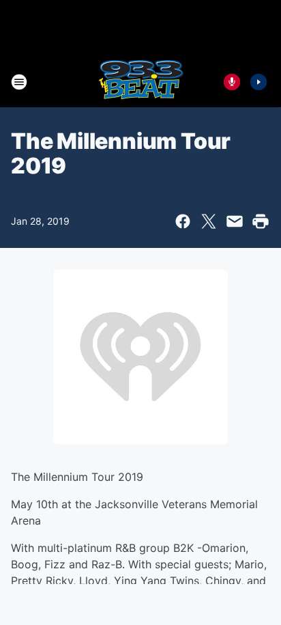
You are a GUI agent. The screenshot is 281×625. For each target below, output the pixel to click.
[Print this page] (260, 221)
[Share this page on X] (208, 221)
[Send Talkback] (232, 82)
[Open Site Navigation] (19, 82)
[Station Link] (140, 82)
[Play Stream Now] (258, 82)
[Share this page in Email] (234, 221)
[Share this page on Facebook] (182, 221)
